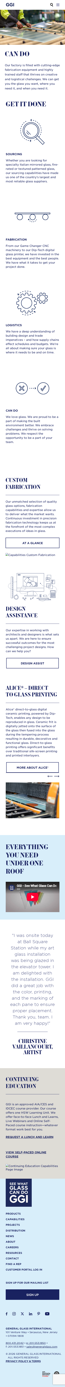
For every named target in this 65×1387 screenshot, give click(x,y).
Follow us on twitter (22, 1314)
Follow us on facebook (6, 1314)
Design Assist (32, 663)
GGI (10, 4)
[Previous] (50, 776)
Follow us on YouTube (47, 1314)
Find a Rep (13, 1264)
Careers (12, 1247)
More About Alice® (32, 767)
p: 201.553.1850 (36, 1342)
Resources (14, 1253)
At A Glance (32, 543)
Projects (13, 1224)
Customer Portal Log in (24, 1269)
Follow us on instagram (14, 1314)
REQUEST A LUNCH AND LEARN (29, 1137)
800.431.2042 (15, 1342)
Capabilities (15, 1219)
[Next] (56, 776)
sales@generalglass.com (41, 1346)
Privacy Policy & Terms (23, 1361)
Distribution (15, 1230)
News (10, 1236)
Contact (12, 1258)
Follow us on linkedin (30, 1314)
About (10, 1241)
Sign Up (32, 1294)
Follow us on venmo (38, 1314)
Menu (57, 5)
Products (13, 1213)
